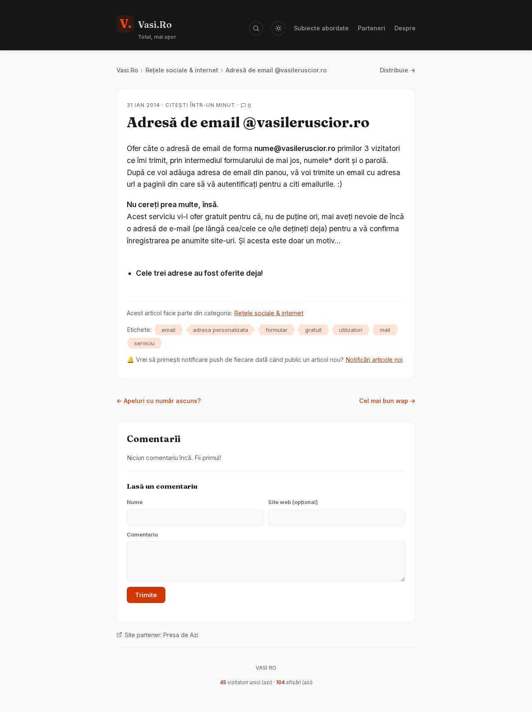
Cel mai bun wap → (387, 400)
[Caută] (256, 28)
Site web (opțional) (293, 502)
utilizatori (350, 329)
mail (385, 329)
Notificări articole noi (374, 359)
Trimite (146, 595)
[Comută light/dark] (278, 28)
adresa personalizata (220, 329)
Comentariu (142, 534)
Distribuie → (398, 70)
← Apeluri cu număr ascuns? (158, 400)
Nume (135, 502)
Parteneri (371, 28)
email (168, 329)
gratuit (313, 329)
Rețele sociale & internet (181, 70)
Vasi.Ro (127, 70)
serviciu (144, 343)
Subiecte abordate (321, 28)
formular (277, 329)
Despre (405, 28)
